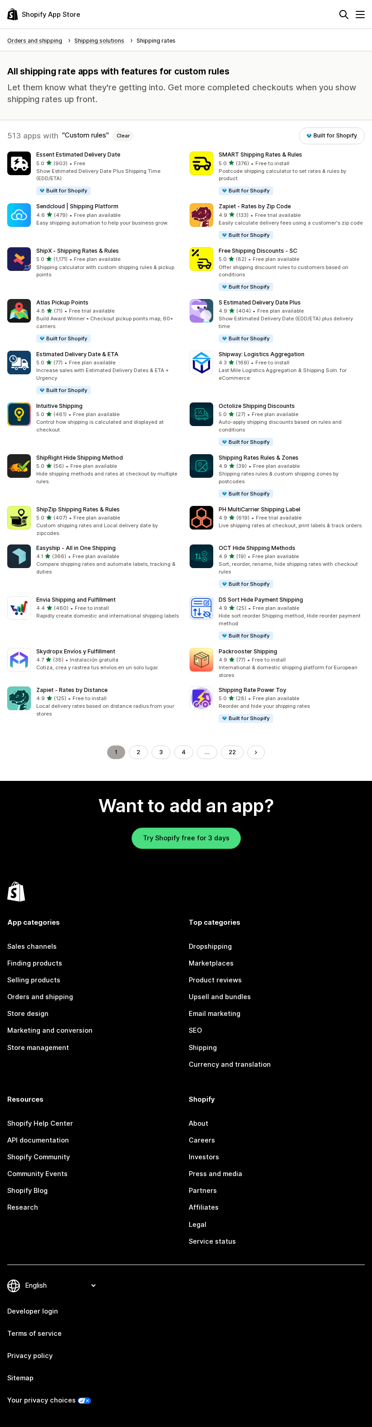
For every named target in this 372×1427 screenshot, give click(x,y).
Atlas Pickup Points (62, 302)
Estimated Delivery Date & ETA (77, 354)
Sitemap (20, 1378)
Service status (212, 1241)
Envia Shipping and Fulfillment (76, 599)
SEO (195, 1030)
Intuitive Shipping (59, 405)
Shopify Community (38, 1157)
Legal (197, 1225)
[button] (94, 174)
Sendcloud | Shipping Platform (77, 206)
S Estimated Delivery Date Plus (260, 302)
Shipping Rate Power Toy (252, 690)
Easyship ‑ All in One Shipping (76, 547)
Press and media (215, 1174)
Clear (123, 135)
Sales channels (32, 946)
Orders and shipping (40, 997)
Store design (28, 1014)
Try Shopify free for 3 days (186, 838)
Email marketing (214, 1014)
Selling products (33, 980)
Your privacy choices (41, 1400)
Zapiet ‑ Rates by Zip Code (255, 206)
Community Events (37, 1174)
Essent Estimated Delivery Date (78, 154)
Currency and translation (230, 1064)
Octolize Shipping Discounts (257, 405)
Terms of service (34, 1333)
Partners (203, 1191)
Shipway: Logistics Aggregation (261, 354)
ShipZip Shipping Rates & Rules (78, 509)
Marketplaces (211, 963)
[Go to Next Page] (256, 752)
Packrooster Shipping (248, 651)
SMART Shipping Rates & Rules (260, 154)
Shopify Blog (27, 1191)
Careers (202, 1140)
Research (22, 1207)
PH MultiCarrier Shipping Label (259, 509)
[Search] (343, 14)
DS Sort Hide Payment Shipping (261, 599)
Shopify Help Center (40, 1123)
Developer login (32, 1311)
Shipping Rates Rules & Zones (259, 457)
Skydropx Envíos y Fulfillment (75, 651)
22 (232, 752)
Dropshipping (210, 946)
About (198, 1123)
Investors (204, 1157)
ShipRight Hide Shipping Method (79, 457)
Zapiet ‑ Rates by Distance (72, 690)
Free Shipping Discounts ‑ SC (258, 250)
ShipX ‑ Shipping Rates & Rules (77, 250)
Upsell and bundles (220, 997)
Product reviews (215, 980)
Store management (38, 1048)
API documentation (38, 1140)
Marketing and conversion (50, 1030)
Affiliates (204, 1207)
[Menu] (360, 14)
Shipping (203, 1048)
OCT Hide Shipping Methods (257, 547)
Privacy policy (30, 1356)
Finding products (34, 963)
